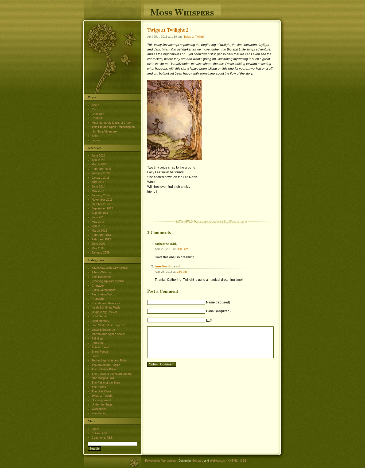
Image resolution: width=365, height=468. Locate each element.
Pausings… (99, 342)
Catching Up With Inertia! (108, 281)
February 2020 (101, 168)
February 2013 (101, 234)
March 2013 (99, 230)
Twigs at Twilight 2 (168, 30)
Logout (96, 140)
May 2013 (98, 221)
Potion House (100, 347)
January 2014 (101, 195)
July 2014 (98, 182)
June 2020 (98, 155)
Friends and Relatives (106, 303)
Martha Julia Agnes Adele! (108, 334)
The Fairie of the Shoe (106, 382)
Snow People (100, 351)
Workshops (99, 409)
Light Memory (100, 320)
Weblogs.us (217, 460)
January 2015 (101, 177)
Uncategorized (101, 400)
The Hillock (99, 386)
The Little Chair (101, 391)
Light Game (99, 316)
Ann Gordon (164, 265)
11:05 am (182, 249)
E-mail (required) (218, 311)
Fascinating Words (104, 294)
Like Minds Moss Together (109, 325)
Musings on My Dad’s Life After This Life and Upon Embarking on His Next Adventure (113, 127)
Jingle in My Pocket (104, 312)
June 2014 (98, 186)
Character (98, 285)
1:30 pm (181, 271)
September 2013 (102, 208)
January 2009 (101, 252)
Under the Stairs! (103, 404)
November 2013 (102, 199)
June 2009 (98, 243)
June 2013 (98, 217)
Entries (99, 433)
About (95, 105)
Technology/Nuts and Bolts (109, 360)
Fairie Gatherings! (103, 289)
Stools (96, 356)
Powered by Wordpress (160, 460)
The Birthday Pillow (104, 369)
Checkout (98, 113)
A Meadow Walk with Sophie (110, 268)
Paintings (97, 338)
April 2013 (98, 226)
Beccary (197, 460)
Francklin (98, 298)
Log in (95, 428)
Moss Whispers (182, 11)
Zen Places (99, 413)
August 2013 (100, 212)
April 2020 (98, 160)
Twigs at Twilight (194, 36)
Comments (102, 437)
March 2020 (99, 164)
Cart (94, 109)
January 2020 (101, 173)
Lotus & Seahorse (103, 329)
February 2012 (101, 239)
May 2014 (98, 190)
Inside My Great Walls (106, 307)
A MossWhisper (102, 272)
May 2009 (98, 248)
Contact (97, 118)
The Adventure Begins (106, 364)
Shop (95, 135)
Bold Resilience (101, 276)
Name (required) (218, 302)
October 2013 (101, 204)
